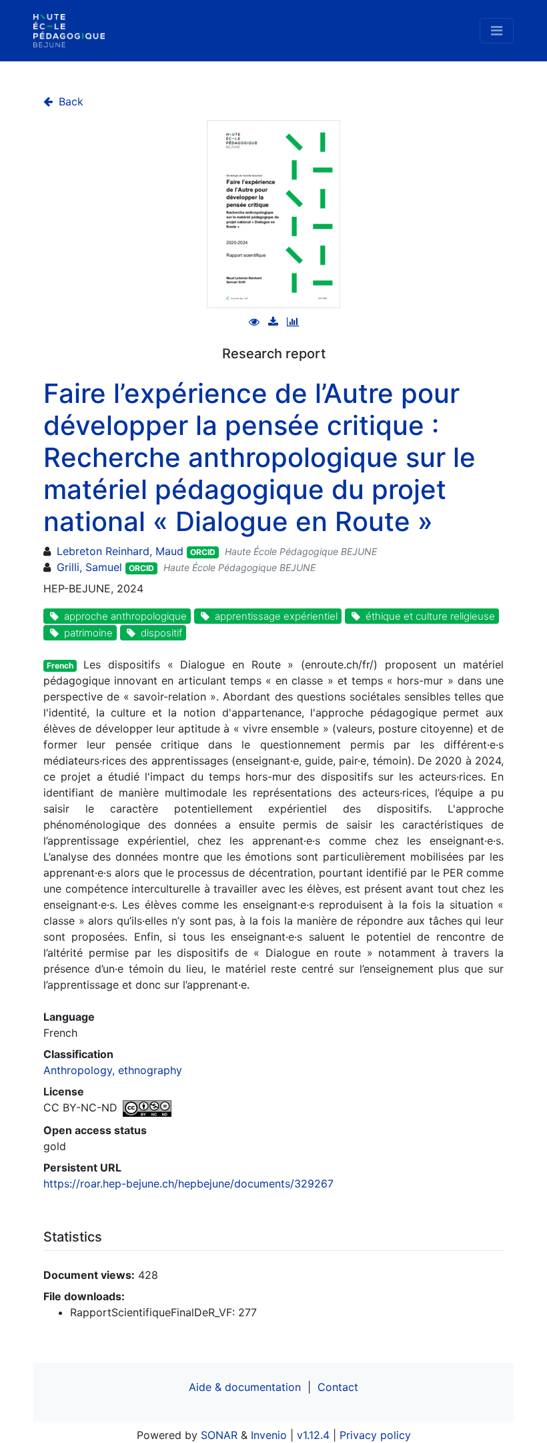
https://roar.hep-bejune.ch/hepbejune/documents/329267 (188, 1183)
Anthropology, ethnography (112, 1070)
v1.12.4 (313, 1435)
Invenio (269, 1435)
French (60, 665)
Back (69, 101)
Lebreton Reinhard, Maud (120, 551)
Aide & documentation (245, 1387)
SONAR (219, 1435)
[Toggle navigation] (497, 30)
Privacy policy (375, 1435)
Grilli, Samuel (89, 567)
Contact (338, 1387)
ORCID (202, 552)
